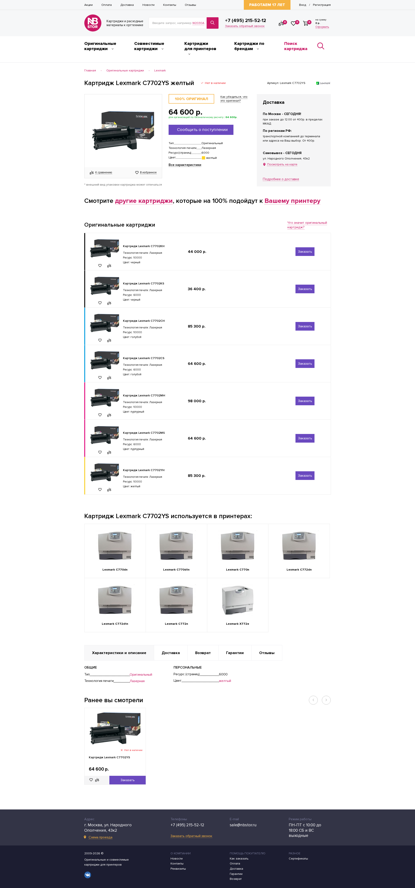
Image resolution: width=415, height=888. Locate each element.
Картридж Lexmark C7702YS (109, 757)
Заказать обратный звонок (245, 26)
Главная (90, 70)
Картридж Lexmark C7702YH (143, 470)
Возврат (236, 878)
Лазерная (137, 681)
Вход (302, 4)
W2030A (198, 23)
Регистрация (322, 4)
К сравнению (103, 172)
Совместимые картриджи (149, 46)
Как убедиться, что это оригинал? (233, 99)
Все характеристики (185, 165)
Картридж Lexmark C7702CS (143, 358)
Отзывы (190, 4)
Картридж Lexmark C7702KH (143, 246)
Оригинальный (141, 674)
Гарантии (236, 873)
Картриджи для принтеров (200, 46)
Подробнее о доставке (281, 179)
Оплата (106, 4)
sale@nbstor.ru (243, 825)
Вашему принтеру (292, 201)
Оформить (322, 27)
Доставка (127, 4)
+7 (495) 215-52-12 (245, 20)
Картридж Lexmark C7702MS (144, 433)
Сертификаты (298, 858)
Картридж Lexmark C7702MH (144, 395)
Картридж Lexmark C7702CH (144, 321)
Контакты (169, 4)
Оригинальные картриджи (100, 46)
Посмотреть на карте (282, 164)
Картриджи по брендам (249, 46)
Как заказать (239, 858)
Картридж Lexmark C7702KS (143, 283)
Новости (148, 4)
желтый (225, 681)
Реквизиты (178, 868)
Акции (88, 4)
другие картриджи (144, 201)
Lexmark (160, 70)
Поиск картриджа (295, 46)
